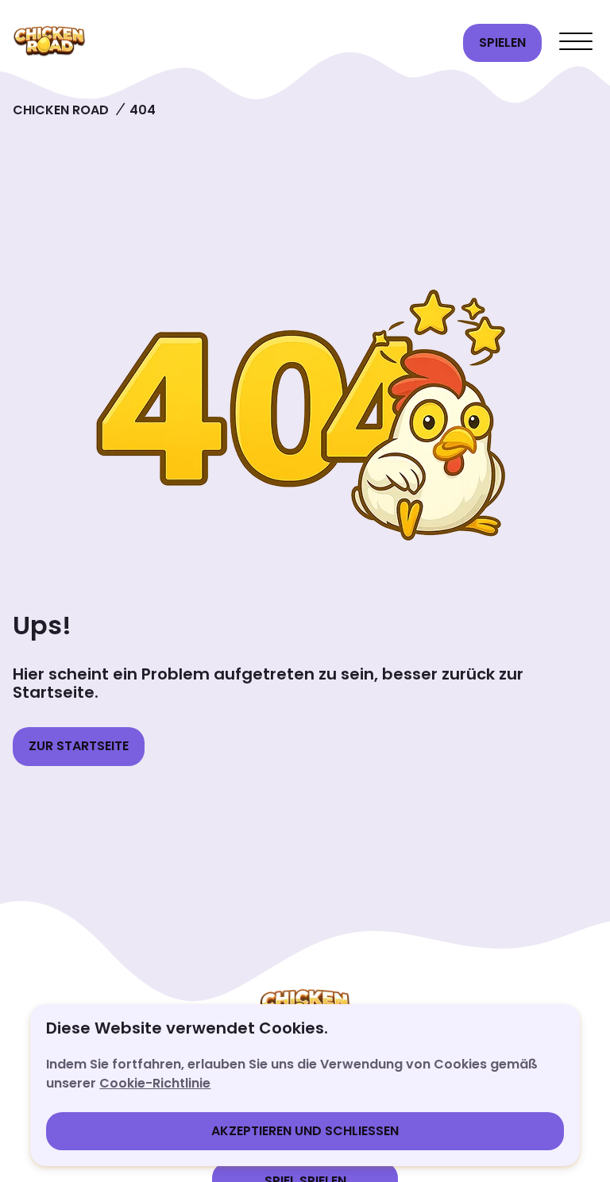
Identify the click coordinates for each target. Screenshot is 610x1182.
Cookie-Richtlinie (154, 1083)
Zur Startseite (79, 746)
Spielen (502, 42)
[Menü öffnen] (575, 43)
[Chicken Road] (231, 42)
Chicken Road (61, 110)
